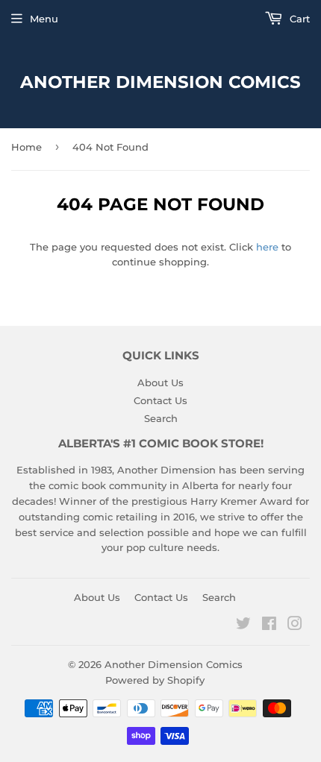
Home (26, 147)
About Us (160, 382)
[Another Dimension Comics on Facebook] (269, 626)
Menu (44, 19)
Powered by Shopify (155, 680)
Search (161, 418)
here (267, 247)
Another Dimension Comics (160, 82)
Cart (298, 19)
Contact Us (160, 400)
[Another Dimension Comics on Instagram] (294, 626)
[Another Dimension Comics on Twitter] (243, 626)
